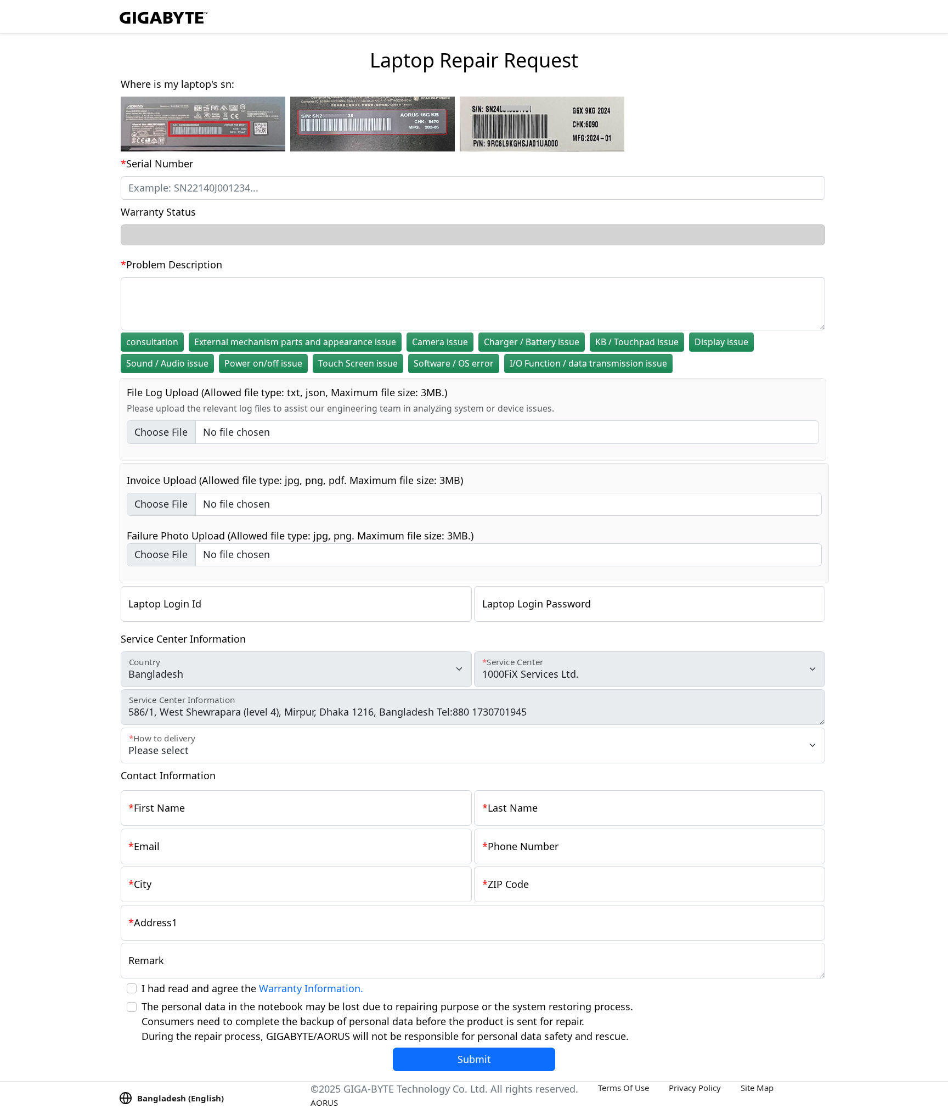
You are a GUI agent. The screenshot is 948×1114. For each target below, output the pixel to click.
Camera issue (440, 342)
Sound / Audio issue (167, 363)
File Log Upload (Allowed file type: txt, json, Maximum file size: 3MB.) (287, 392)
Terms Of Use (623, 1087)
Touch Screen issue (358, 363)
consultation (152, 342)
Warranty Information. (311, 988)
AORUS (324, 1102)
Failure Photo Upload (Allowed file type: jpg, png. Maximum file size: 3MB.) (300, 535)
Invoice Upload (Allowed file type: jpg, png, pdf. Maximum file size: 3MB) (295, 480)
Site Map (757, 1087)
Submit (474, 1059)
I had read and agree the (252, 988)
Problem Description (174, 264)
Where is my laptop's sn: (177, 84)
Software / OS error (454, 363)
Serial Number (159, 163)
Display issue (721, 342)
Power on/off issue (263, 363)
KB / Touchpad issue (637, 342)
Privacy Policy (695, 1087)
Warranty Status (158, 211)
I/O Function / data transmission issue (588, 363)
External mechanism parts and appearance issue (295, 342)
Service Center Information (183, 638)
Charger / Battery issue (531, 342)
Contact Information (168, 775)
